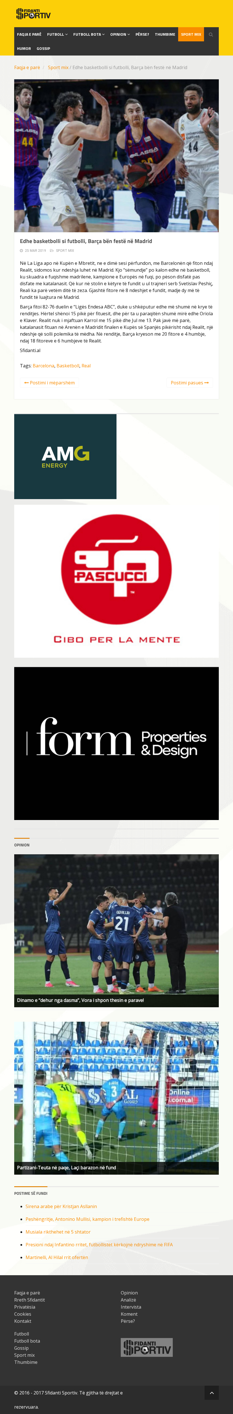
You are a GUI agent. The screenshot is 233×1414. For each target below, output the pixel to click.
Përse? (142, 34)
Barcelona (43, 366)
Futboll (55, 34)
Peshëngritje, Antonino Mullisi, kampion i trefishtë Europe (87, 1219)
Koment (129, 1314)
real (86, 366)
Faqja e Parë (29, 34)
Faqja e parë (27, 67)
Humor (24, 48)
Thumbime (165, 34)
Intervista (131, 1307)
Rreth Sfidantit (29, 1300)
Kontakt (22, 1321)
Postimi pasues (187, 383)
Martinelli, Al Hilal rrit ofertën (57, 1257)
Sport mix (191, 34)
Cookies (22, 1314)
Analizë (128, 1300)
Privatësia (24, 1307)
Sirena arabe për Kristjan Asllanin (61, 1206)
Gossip (43, 48)
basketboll (68, 366)
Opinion (118, 34)
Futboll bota (87, 34)
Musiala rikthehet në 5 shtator (58, 1232)
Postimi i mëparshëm (52, 383)
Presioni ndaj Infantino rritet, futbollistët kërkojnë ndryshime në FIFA (99, 1244)
